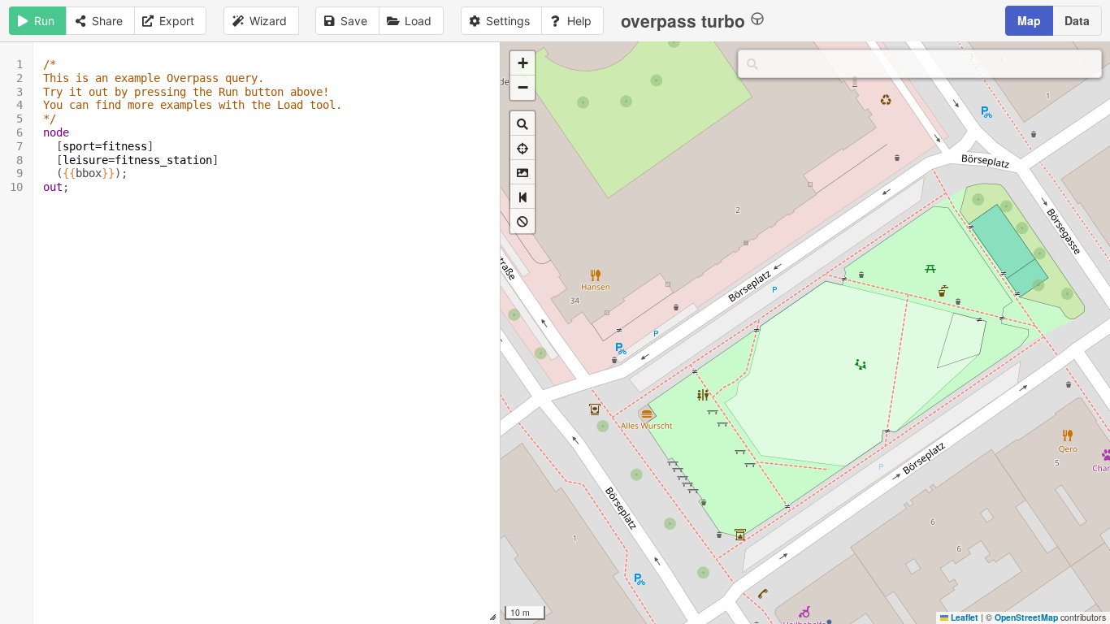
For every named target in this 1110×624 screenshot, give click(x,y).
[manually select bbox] (522, 172)
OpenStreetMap (1026, 617)
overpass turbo (683, 20)
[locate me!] (522, 148)
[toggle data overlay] (522, 221)
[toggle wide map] (522, 196)
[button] (522, 63)
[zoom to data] (522, 123)
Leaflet (963, 617)
